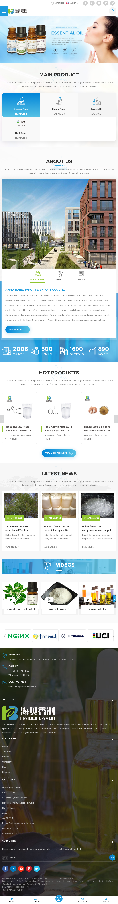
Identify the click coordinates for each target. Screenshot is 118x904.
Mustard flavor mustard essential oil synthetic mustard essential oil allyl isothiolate (58, 528)
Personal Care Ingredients (49, 881)
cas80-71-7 (7, 818)
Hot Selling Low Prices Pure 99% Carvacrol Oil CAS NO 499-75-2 (18, 429)
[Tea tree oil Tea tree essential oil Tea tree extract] (21, 505)
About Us (6, 751)
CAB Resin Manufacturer (14, 884)
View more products (56, 453)
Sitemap (6, 772)
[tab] (37, 276)
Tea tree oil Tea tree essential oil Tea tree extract (17, 528)
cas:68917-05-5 (10, 828)
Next (116, 419)
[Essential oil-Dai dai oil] (20, 598)
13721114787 (25, 675)
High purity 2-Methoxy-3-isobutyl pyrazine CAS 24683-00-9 (59, 429)
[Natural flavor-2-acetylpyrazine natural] (59, 598)
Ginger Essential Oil (11, 787)
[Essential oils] (97, 598)
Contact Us (7, 762)
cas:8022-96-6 (9, 833)
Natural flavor (8, 808)
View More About (17, 329)
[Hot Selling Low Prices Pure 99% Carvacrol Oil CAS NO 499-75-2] (19, 409)
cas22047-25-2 (9, 792)
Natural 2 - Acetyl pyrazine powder (18, 803)
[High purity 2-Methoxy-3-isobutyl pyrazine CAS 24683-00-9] (59, 409)
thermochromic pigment (74, 881)
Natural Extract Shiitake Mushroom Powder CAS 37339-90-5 (97, 429)
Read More (20, 113)
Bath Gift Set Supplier (26, 881)
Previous (2, 419)
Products (6, 756)
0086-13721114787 (21, 671)
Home (5, 746)
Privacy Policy (16, 890)
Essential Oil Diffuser (36, 884)
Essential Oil (96, 109)
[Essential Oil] (96, 100)
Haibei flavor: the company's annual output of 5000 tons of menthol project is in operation (96, 528)
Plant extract (21, 133)
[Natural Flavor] (59, 100)
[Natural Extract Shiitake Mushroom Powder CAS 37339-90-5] (98, 409)
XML (4, 890)
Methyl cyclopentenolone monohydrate (20, 823)
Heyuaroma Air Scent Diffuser (100, 881)
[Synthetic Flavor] (21, 100)
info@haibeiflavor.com (25, 686)
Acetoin (5, 813)
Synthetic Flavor (21, 109)
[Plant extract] (21, 124)
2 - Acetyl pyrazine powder (14, 797)
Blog (4, 767)
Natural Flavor (59, 109)
